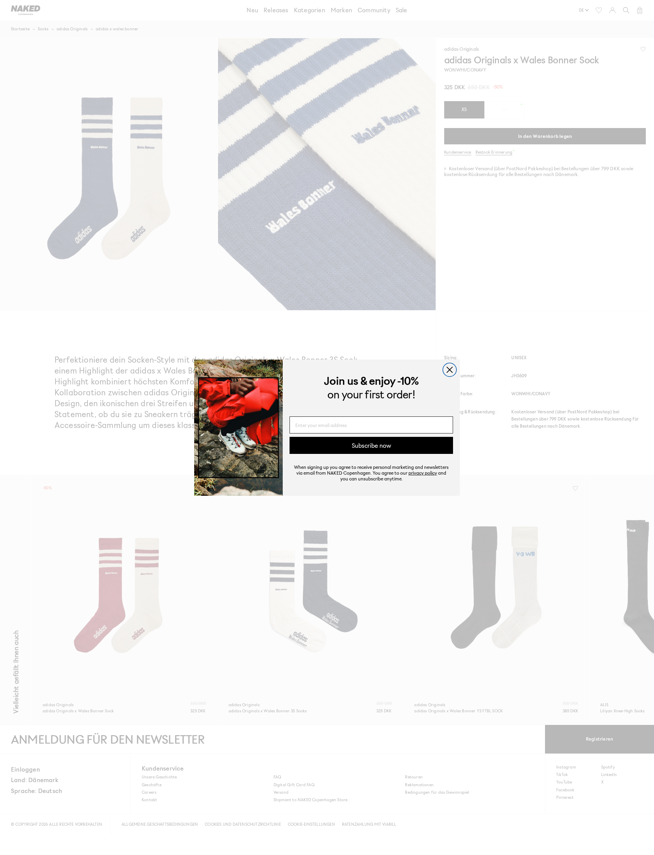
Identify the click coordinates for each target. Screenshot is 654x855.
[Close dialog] (449, 370)
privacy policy (422, 473)
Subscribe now (371, 445)
